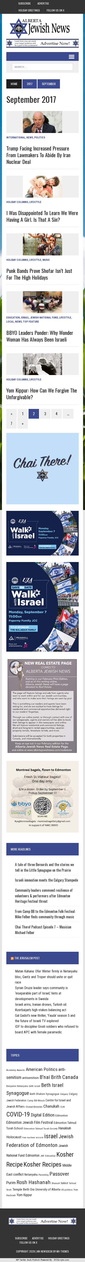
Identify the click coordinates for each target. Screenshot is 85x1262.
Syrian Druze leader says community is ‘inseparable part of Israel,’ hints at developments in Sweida (41, 993)
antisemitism (30, 1078)
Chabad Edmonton (34, 1106)
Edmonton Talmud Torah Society (41, 1128)
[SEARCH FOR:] (42, 66)
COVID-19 (18, 1114)
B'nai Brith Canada (59, 1077)
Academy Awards (15, 1070)
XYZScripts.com (61, 1260)
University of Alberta (47, 1189)
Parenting (44, 1174)
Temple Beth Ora (23, 1189)
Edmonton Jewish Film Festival (29, 1122)
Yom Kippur (24, 1195)
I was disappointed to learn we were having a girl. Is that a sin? (42, 216)
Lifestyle (35, 202)
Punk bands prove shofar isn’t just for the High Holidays (39, 274)
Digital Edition (42, 1115)
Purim (11, 1182)
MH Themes (62, 1251)
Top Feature (31, 321)
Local (10, 321)
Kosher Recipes (42, 1164)
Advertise (43, 3)
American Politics (42, 1069)
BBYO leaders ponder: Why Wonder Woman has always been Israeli (39, 336)
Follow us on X (55, 10)
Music (46, 259)
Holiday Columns (17, 202)
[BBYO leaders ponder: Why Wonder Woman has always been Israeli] (42, 310)
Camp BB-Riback (36, 1100)
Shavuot (55, 1183)
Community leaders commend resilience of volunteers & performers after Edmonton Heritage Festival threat (44, 896)
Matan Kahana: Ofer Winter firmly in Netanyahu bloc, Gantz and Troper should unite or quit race (46, 976)
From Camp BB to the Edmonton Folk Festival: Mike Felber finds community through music (45, 914)
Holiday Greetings (29, 10)
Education (13, 317)
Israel (25, 317)
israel (51, 1136)
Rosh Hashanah (34, 1182)
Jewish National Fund (44, 317)
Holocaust (13, 1137)
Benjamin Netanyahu (17, 1086)
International (15, 137)
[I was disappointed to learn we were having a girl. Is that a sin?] (42, 195)
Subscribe (24, 3)
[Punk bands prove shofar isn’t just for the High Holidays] (42, 252)
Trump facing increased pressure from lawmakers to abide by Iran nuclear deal (38, 154)
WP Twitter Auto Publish (28, 1260)
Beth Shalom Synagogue (44, 1094)
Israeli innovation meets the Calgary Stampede (46, 880)
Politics (39, 137)
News (29, 137)
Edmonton (61, 1115)
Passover (59, 1174)
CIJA (62, 1106)
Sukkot (64, 1183)
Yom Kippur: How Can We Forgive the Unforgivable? (41, 393)
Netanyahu (31, 1174)
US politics (67, 1189)
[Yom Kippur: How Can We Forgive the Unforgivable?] (42, 372)
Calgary (64, 1094)
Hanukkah (64, 1128)
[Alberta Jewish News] (42, 28)
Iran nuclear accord (32, 1137)
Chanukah (51, 1106)
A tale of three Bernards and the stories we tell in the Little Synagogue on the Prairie (44, 867)
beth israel (34, 1086)
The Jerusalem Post (27, 958)
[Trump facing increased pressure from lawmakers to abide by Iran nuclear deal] (42, 130)
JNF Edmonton (48, 1155)
